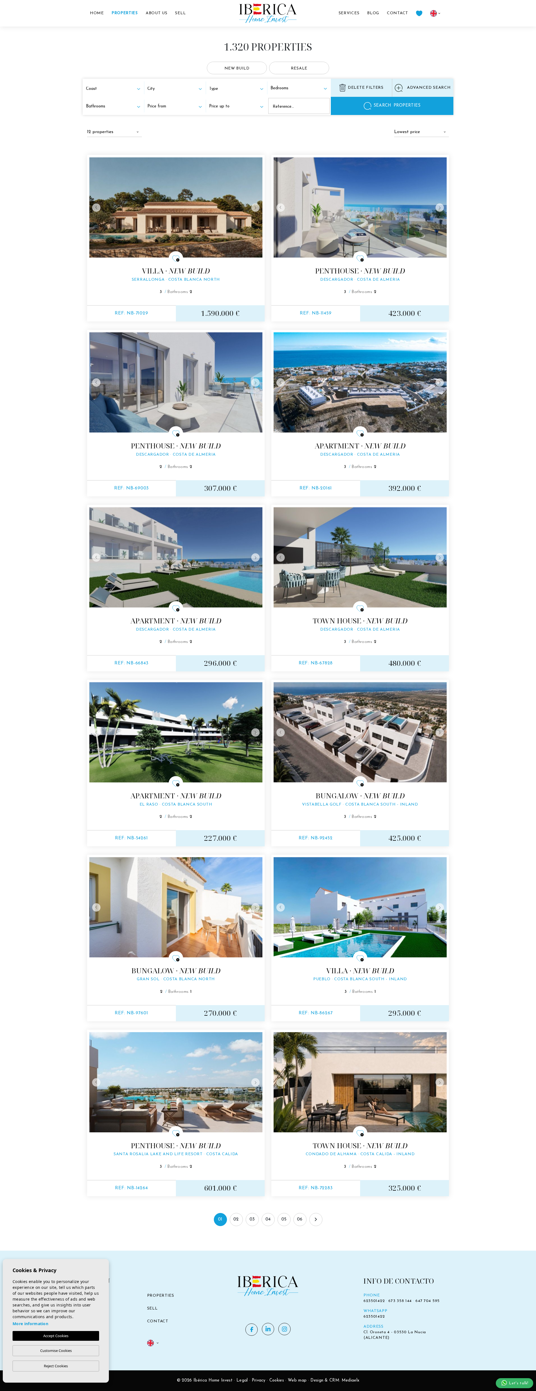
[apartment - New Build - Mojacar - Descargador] (360, 382)
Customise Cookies (56, 1350)
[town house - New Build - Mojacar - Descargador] (360, 557)
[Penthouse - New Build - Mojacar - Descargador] (360, 207)
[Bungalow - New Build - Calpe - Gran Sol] (175, 907)
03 (252, 1219)
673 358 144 (400, 1301)
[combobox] (114, 88)
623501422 (374, 1301)
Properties (125, 13)
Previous (94, 207)
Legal (242, 1380)
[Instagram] (284, 1329)
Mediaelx (351, 1380)
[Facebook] (251, 1329)
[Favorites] (419, 13)
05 (284, 1219)
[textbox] (113, 89)
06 (300, 1219)
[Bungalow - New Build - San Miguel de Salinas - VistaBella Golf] (360, 732)
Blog (373, 13)
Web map (297, 1380)
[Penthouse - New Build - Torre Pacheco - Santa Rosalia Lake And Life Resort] (175, 1082)
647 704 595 (427, 1301)
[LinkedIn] (268, 1329)
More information (30, 1323)
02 (236, 1219)
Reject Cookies (56, 1365)
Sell (180, 13)
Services (349, 13)
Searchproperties (397, 106)
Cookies (276, 1380)
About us (157, 13)
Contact (397, 13)
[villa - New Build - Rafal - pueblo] (360, 907)
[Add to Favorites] (176, 258)
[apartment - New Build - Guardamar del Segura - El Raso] (175, 732)
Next (256, 207)
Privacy (258, 1380)
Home (97, 13)
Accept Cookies (55, 1335)
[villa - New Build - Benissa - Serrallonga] (175, 207)
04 (268, 1219)
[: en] (153, 1342)
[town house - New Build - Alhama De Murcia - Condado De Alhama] (360, 1082)
